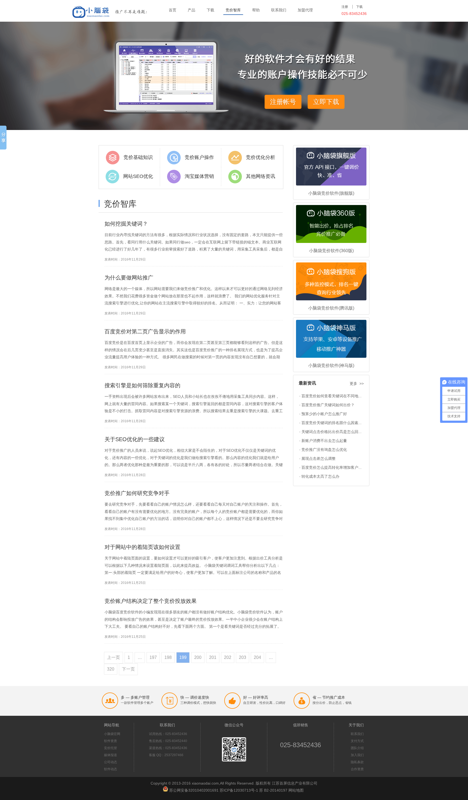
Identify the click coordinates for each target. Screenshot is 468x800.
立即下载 (326, 101)
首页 (172, 10)
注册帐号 (283, 101)
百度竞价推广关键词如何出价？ (328, 405)
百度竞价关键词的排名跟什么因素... (331, 423)
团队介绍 (357, 748)
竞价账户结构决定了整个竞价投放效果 (151, 601)
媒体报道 (110, 755)
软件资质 (110, 741)
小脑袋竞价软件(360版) (331, 250)
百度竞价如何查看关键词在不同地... (331, 396)
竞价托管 (110, 748)
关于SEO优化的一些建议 (135, 439)
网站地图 (296, 790)
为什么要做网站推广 (129, 278)
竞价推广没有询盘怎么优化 (324, 449)
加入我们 (357, 755)
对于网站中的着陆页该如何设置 (142, 547)
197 (153, 657)
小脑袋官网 (112, 734)
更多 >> (357, 383)
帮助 (256, 10)
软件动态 (110, 769)
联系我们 (278, 10)
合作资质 (357, 769)
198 (168, 657)
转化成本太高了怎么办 (320, 476)
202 (227, 657)
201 (212, 657)
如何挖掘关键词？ (126, 224)
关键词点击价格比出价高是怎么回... (331, 432)
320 (110, 669)
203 (242, 657)
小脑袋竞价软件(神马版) (331, 365)
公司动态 (110, 762)
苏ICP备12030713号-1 (239, 790)
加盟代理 (305, 10)
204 (257, 657)
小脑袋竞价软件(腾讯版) (331, 308)
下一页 (128, 669)
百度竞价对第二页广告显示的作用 (145, 331)
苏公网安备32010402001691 (194, 790)
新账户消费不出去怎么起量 (324, 440)
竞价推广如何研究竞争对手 (137, 493)
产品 (191, 10)
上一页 (113, 657)
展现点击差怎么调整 (318, 458)
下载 (210, 10)
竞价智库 (233, 10)
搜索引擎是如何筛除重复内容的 (142, 385)
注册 (345, 7)
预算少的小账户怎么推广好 (324, 414)
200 (198, 657)
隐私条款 (357, 762)
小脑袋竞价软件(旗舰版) (331, 193)
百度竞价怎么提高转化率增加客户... (331, 467)
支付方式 (357, 741)
